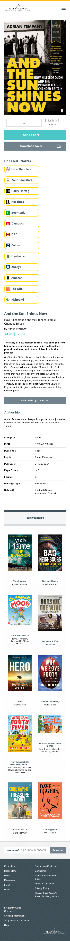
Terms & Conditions (44, 883)
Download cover (31, 146)
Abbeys (16, 267)
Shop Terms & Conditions (16, 920)
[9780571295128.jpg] (35, 67)
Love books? (13, 850)
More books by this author (35, 400)
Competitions (10, 866)
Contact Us (40, 871)
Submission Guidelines (46, 866)
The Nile (16, 289)
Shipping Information (14, 915)
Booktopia (18, 212)
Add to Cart (31, 135)
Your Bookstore (21, 180)
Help (6, 925)
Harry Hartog (20, 191)
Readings (17, 202)
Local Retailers (21, 169)
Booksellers (10, 871)
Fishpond (17, 299)
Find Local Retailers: (18, 161)
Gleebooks (18, 256)
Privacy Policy (42, 888)
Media (7, 875)
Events (7, 885)
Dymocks (17, 223)
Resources (9, 880)
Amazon (17, 278)
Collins (16, 245)
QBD (14, 234)
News (7, 889)
